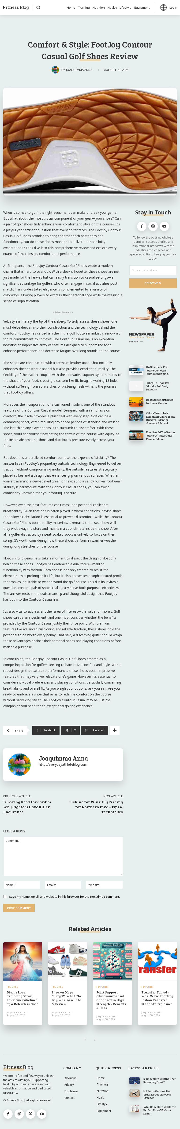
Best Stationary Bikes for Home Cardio (159, 401)
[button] (38, 7)
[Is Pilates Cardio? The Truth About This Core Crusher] (134, 1092)
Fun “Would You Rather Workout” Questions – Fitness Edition (160, 435)
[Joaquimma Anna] (56, 70)
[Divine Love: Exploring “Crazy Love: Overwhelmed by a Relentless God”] (22, 961)
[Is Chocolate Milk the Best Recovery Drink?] (134, 1080)
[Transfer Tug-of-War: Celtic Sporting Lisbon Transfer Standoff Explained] (157, 961)
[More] (115, 730)
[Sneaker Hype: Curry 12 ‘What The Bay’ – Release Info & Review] (67, 961)
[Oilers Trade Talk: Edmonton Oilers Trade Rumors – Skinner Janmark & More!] (136, 416)
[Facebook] (141, 226)
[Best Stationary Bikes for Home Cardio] (136, 402)
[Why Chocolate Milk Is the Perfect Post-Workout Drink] (134, 1108)
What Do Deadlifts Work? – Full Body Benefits (157, 386)
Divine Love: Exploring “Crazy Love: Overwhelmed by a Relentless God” (22, 998)
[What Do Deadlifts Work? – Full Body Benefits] (136, 386)
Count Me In (153, 283)
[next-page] (95, 1040)
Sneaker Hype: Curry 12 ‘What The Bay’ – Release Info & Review (67, 998)
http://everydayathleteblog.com (63, 764)
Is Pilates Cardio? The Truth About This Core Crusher (157, 1094)
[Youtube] (164, 226)
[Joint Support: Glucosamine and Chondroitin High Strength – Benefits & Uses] (112, 961)
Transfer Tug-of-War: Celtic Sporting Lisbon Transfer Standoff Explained (157, 998)
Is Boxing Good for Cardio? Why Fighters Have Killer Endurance (27, 806)
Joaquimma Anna (79, 70)
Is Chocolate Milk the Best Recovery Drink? (159, 1080)
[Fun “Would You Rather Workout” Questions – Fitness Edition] (136, 435)
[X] (30, 1114)
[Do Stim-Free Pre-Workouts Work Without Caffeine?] (136, 370)
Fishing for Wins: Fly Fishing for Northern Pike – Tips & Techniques (96, 806)
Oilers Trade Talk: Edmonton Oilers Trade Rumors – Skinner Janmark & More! (160, 418)
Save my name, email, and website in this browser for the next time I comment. (64, 896)
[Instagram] (153, 226)
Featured (12, 987)
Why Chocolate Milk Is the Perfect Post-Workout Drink (159, 1110)
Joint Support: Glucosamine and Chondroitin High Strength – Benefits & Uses (111, 1000)
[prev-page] (85, 1040)
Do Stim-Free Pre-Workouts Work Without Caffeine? (157, 370)
